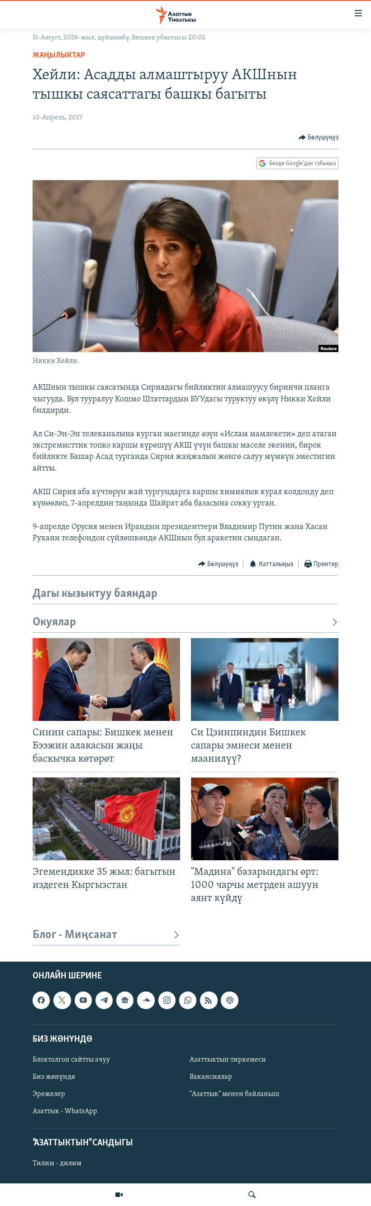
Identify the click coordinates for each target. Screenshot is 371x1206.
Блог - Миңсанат (75, 935)
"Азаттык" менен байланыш (234, 1094)
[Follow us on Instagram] (167, 1000)
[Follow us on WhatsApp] (187, 1000)
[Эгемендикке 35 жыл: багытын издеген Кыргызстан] (106, 818)
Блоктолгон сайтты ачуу (71, 1059)
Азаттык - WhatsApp (65, 1111)
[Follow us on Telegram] (104, 1000)
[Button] (319, 137)
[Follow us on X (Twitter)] (62, 1000)
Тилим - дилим (57, 1164)
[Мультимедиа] (119, 1194)
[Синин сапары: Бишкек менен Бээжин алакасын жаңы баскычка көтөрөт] (106, 679)
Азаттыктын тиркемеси (228, 1059)
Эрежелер (49, 1094)
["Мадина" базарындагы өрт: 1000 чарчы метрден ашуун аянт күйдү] (264, 818)
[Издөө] (252, 1194)
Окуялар (54, 622)
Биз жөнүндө (54, 1077)
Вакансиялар (211, 1077)
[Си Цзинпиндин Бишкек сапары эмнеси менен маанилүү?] (264, 679)
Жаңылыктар (59, 56)
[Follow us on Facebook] (41, 1000)
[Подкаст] (229, 1000)
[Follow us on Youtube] (83, 1000)
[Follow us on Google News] (124, 1000)
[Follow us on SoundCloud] (145, 1000)
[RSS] (208, 1000)
